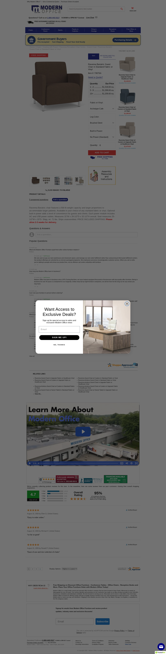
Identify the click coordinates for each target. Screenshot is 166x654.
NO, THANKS (59, 345)
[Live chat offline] (161, 646)
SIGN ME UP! (59, 337)
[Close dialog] (127, 304)
